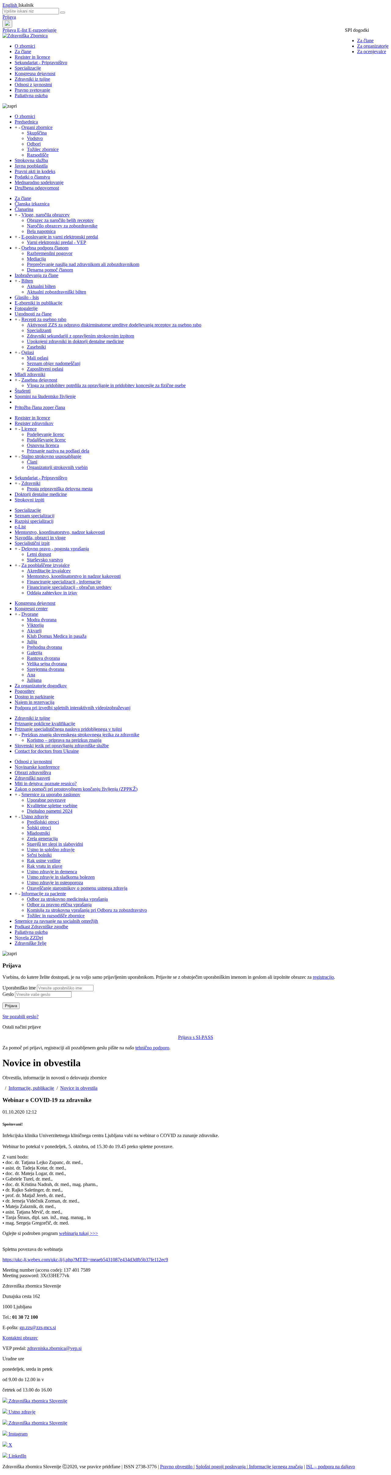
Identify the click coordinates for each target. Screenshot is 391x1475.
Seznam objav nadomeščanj (53, 363)
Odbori (34, 143)
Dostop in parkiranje (34, 696)
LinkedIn (16, 1455)
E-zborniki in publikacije (38, 302)
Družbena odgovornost (37, 187)
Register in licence (32, 57)
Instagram (17, 1433)
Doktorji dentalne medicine (41, 494)
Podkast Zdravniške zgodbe (41, 926)
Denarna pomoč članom (50, 269)
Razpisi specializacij (34, 521)
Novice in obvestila (78, 1088)
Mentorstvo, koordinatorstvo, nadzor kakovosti (60, 532)
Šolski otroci (39, 827)
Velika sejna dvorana (47, 663)
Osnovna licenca (43, 445)
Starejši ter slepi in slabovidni (55, 844)
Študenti (23, 391)
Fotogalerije (26, 308)
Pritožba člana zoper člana (40, 407)
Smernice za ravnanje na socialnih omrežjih (56, 921)
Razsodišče (38, 154)
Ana (31, 674)
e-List (20, 526)
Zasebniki (36, 346)
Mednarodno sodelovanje (39, 182)
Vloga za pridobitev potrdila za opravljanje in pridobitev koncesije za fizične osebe (106, 385)
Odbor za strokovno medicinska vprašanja (67, 899)
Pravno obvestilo (177, 1466)
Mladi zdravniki (30, 374)
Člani (32, 461)
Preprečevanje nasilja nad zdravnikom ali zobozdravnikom (83, 264)
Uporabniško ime (19, 987)
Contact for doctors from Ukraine (47, 751)
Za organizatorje (373, 46)
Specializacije (28, 68)
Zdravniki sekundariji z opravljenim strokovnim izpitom (80, 335)
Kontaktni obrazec (20, 1337)
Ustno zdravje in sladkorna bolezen (61, 877)
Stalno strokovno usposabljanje (51, 456)
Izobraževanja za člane (36, 275)
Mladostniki (38, 833)
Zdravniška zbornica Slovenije (37, 1400)
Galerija (34, 652)
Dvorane (29, 614)
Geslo (8, 994)
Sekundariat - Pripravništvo (41, 62)
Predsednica (26, 121)
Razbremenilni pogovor (49, 253)
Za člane (365, 40)
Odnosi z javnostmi (33, 84)
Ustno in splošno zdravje (51, 849)
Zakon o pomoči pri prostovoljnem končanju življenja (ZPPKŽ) (76, 789)
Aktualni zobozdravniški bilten (56, 291)
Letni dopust (39, 554)
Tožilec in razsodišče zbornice (56, 915)
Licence (29, 428)
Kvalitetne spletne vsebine (52, 805)
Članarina (24, 209)
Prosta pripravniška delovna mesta (60, 488)
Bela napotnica (41, 231)
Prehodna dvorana (44, 647)
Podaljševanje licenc (46, 439)
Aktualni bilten (41, 286)
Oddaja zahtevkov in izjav (52, 592)
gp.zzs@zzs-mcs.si (38, 1327)
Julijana (34, 680)
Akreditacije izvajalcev (49, 570)
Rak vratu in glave (44, 866)
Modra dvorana (42, 619)
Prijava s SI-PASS (195, 1037)
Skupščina (37, 132)
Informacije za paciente (43, 893)
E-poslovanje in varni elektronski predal (59, 236)
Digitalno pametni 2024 (49, 811)
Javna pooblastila (31, 165)
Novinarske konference (37, 767)
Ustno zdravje (34, 816)
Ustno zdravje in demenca (52, 871)
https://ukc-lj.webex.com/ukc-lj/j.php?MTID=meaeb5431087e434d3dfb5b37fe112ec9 (85, 1259)
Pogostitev (25, 691)
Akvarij (34, 630)
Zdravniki (30, 483)
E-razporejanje (42, 30)
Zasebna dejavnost (39, 380)
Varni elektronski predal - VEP (56, 242)
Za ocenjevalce (371, 51)
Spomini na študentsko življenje (45, 396)
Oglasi (27, 352)
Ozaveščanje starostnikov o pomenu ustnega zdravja (77, 888)
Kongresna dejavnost (35, 73)
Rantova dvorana (43, 658)
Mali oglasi (37, 357)
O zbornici (25, 46)
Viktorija (35, 625)
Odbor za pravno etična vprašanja (59, 904)
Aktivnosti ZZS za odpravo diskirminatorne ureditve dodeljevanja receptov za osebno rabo (114, 324)
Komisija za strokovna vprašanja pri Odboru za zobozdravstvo (87, 910)
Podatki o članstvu (32, 176)
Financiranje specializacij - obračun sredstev (69, 587)
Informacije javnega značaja (275, 1466)
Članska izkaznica (32, 203)
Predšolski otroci (43, 822)
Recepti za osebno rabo (43, 319)
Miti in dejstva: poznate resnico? (46, 783)
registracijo (323, 977)
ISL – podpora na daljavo (330, 1466)
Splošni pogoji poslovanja (221, 1466)
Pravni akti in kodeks (35, 171)
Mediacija (36, 258)
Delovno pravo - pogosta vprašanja (55, 548)
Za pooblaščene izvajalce (45, 565)
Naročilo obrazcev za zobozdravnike (62, 225)
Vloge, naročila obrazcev (45, 214)
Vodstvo (35, 138)
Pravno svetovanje (32, 90)
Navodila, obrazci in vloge (40, 537)
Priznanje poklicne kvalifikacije (45, 723)
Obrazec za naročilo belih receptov (60, 220)
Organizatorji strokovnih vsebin (57, 467)
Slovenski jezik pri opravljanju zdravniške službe (62, 745)
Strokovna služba (31, 160)
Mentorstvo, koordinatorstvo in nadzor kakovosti (74, 576)
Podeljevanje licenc (45, 434)
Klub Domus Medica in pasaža (56, 636)
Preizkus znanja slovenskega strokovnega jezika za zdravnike (80, 734)
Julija (32, 641)
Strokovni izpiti (29, 499)
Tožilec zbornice (43, 149)
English (10, 5)
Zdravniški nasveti (32, 778)
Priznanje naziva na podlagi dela (58, 450)
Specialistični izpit (32, 543)
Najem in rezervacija (34, 702)
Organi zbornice (37, 127)
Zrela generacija (42, 838)
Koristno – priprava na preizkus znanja (64, 740)
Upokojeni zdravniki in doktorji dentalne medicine (75, 341)
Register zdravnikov (34, 423)
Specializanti (39, 330)
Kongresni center (31, 608)
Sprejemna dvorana (45, 669)
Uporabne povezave (46, 800)
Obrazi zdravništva (33, 772)
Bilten (27, 280)
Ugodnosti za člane (33, 313)
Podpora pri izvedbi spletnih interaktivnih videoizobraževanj (72, 707)
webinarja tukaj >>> (78, 1233)
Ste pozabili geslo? (20, 1016)
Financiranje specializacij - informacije (64, 581)
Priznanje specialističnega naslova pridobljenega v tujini (68, 729)
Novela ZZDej (29, 937)
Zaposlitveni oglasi (45, 369)
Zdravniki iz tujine (32, 79)
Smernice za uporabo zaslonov (50, 794)
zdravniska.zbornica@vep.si (54, 1348)
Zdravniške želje (30, 943)
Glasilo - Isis (27, 297)
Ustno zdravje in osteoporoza (55, 882)
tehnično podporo (152, 1047)
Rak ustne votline (43, 860)
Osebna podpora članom (44, 247)
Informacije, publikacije (31, 1088)
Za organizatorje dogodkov (41, 685)
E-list (22, 30)
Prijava (9, 17)
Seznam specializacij (34, 515)
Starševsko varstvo (45, 559)
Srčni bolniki (39, 855)
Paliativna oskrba (31, 95)
